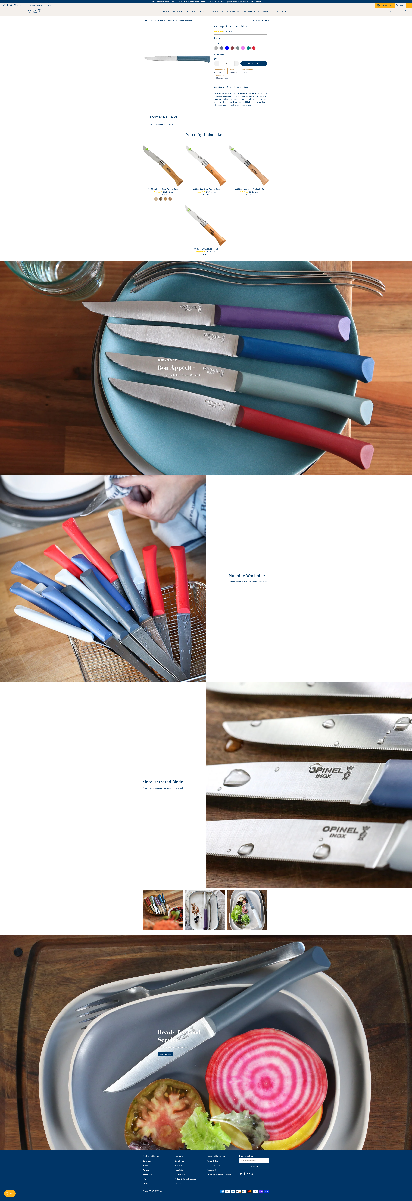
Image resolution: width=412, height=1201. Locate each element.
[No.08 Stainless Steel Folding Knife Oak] (170, 199)
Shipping (146, 1165)
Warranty (146, 1170)
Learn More (165, 1054)
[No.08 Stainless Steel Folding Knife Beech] (156, 199)
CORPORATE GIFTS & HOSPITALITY (257, 11)
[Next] (208, 58)
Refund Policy (148, 1174)
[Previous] (146, 58)
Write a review (167, 124)
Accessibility (212, 1170)
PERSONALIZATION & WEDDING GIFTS (224, 11)
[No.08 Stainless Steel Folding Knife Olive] (165, 199)
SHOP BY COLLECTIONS (173, 11)
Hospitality (179, 1170)
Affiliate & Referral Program (185, 1179)
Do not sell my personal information (220, 1174)
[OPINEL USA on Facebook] (7, 5)
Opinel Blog (22, 5)
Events (48, 5)
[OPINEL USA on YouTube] (11, 5)
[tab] (219, 86)
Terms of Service (213, 1165)
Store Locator (36, 5)
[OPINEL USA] (34, 11)
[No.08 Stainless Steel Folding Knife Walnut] (161, 199)
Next (264, 20)
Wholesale (179, 1165)
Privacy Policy (212, 1161)
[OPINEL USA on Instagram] (15, 5)
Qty (215, 59)
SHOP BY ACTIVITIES (195, 11)
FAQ (144, 1179)
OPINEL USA (154, 1191)
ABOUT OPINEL (282, 11)
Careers (178, 1183)
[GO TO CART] (409, 5)
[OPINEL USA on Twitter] (4, 5)
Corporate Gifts (180, 1174)
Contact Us (147, 1161)
